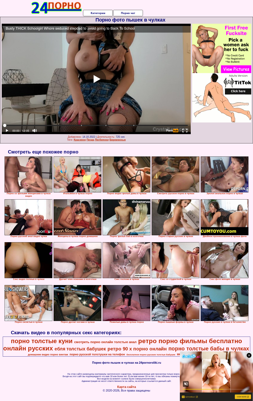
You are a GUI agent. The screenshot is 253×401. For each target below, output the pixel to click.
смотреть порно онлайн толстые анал (105, 342)
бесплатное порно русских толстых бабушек (150, 354)
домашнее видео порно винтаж (48, 354)
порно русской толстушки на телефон (97, 354)
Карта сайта (126, 387)
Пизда (90, 139)
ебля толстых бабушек (80, 348)
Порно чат (128, 13)
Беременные (118, 139)
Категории (98, 13)
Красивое (80, 139)
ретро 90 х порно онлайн (137, 348)
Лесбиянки (102, 139)
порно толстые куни (42, 341)
